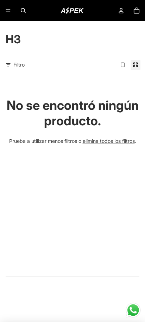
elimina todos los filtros (109, 141)
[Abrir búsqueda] (23, 10)
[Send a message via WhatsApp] (133, 310)
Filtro (19, 65)
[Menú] (8, 10)
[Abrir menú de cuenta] (121, 10)
